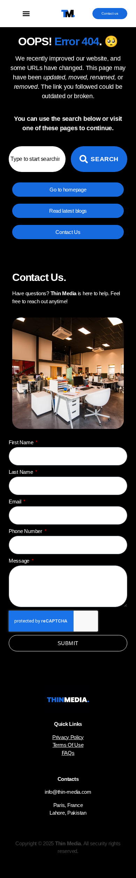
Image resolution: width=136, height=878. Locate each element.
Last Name (21, 472)
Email (15, 501)
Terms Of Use (68, 745)
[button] (26, 13)
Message (20, 561)
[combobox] (37, 159)
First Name (22, 442)
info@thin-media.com (68, 792)
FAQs (68, 753)
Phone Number (26, 531)
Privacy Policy (68, 737)
